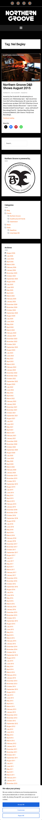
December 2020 (12, 441)
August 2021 (11, 418)
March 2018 (11, 535)
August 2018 (11, 521)
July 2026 (10, 256)
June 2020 (10, 458)
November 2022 (12, 376)
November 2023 (12, 341)
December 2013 (12, 681)
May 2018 (10, 530)
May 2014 (10, 666)
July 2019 (10, 490)
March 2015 (11, 638)
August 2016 (11, 589)
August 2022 (11, 384)
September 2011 (12, 758)
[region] (21, 802)
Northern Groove (15, 216)
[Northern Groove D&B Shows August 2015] (22, 70)
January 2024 (11, 336)
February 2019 (11, 504)
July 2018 (10, 524)
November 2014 (12, 649)
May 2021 (10, 427)
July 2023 (10, 353)
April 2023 (10, 361)
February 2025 (11, 299)
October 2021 (11, 413)
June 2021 (10, 424)
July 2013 (10, 695)
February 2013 (11, 709)
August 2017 (11, 555)
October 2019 (11, 481)
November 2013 (12, 683)
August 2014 (11, 658)
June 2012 (10, 732)
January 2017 (11, 575)
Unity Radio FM (14, 233)
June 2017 (10, 561)
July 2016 (10, 592)
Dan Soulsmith (15, 92)
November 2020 (12, 444)
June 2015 (10, 629)
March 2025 (11, 296)
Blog (8, 210)
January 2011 (11, 780)
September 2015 (12, 621)
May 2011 (10, 769)
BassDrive (24, 92)
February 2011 (11, 778)
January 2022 (11, 404)
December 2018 (12, 510)
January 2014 (11, 678)
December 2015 (12, 612)
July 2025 (10, 284)
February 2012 (11, 743)
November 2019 (12, 478)
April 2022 (10, 396)
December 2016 (12, 578)
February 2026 (11, 267)
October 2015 (11, 618)
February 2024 (11, 333)
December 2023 (12, 338)
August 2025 (11, 281)
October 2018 (11, 515)
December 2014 (12, 646)
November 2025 (12, 273)
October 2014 (11, 652)
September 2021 (12, 415)
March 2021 (11, 433)
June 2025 (10, 287)
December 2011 (12, 749)
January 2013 (11, 712)
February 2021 (11, 435)
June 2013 (10, 698)
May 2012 (10, 735)
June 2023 (10, 356)
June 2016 (10, 595)
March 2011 (11, 775)
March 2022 (11, 398)
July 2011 (10, 763)
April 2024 (10, 327)
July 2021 (10, 421)
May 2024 (10, 324)
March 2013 (11, 706)
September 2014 (12, 655)
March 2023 (11, 364)
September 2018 (12, 518)
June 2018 (10, 527)
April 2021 (10, 430)
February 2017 (11, 572)
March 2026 (11, 264)
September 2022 (12, 381)
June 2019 (10, 492)
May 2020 (10, 461)
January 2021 (11, 438)
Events (9, 213)
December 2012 (12, 715)
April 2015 (10, 635)
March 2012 (11, 740)
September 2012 (12, 723)
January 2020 (11, 472)
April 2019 (10, 498)
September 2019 (12, 484)
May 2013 (10, 701)
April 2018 (10, 532)
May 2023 (10, 358)
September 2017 (12, 552)
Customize (21, 810)
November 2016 (12, 581)
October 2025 (11, 276)
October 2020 (11, 447)
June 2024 (10, 321)
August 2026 (11, 253)
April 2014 (10, 669)
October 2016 (11, 584)
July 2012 (10, 729)
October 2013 (11, 686)
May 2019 (10, 495)
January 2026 (11, 270)
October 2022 (11, 378)
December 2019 (12, 475)
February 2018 (11, 538)
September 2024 (12, 313)
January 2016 (11, 609)
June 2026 (10, 259)
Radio (9, 227)
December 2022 (12, 373)
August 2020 (11, 453)
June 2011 (10, 766)
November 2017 (12, 547)
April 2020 (10, 464)
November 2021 (12, 410)
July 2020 (10, 455)
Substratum (14, 221)
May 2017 (10, 564)
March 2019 (11, 501)
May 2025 (10, 290)
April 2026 (10, 262)
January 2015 (11, 644)
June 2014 (10, 664)
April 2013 (10, 703)
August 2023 (11, 350)
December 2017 (12, 544)
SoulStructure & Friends (17, 219)
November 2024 (12, 307)
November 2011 (12, 752)
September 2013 (12, 689)
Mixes (9, 225)
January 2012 (11, 746)
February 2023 (11, 367)
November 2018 (12, 512)
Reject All (21, 815)
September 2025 (12, 279)
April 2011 (10, 772)
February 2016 (11, 606)
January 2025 (11, 301)
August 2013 (11, 692)
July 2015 (10, 626)
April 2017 (10, 567)
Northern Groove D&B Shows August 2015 (17, 86)
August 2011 (11, 760)
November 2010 (12, 783)
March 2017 (11, 569)
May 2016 (10, 598)
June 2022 (10, 390)
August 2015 (11, 624)
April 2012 (10, 738)
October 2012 (11, 721)
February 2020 (11, 470)
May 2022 (10, 393)
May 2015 (10, 632)
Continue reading (11, 118)
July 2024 (10, 319)
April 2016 (10, 601)
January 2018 (11, 541)
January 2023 (11, 370)
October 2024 (11, 310)
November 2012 (12, 718)
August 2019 (11, 487)
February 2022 (11, 401)
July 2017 (10, 558)
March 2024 (11, 330)
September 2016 (12, 587)
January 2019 (11, 507)
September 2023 (12, 347)
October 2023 (11, 344)
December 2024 (12, 304)
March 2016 (11, 604)
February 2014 (11, 675)
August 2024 (11, 316)
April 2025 (10, 293)
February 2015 (11, 641)
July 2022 (10, 387)
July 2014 (10, 661)
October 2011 (11, 755)
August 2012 (11, 726)
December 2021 (12, 407)
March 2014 (11, 672)
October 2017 (11, 549)
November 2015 (12, 615)
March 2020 (11, 467)
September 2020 (12, 450)
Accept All (21, 804)
